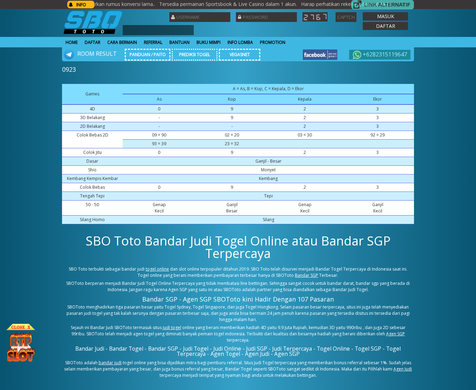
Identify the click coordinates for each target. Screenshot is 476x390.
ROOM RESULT (96, 53)
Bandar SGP (306, 275)
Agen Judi (402, 369)
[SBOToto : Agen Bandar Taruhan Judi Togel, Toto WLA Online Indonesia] (93, 34)
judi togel (172, 327)
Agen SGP (395, 334)
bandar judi (110, 363)
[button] (385, 16)
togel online (157, 269)
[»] (382, 4)
